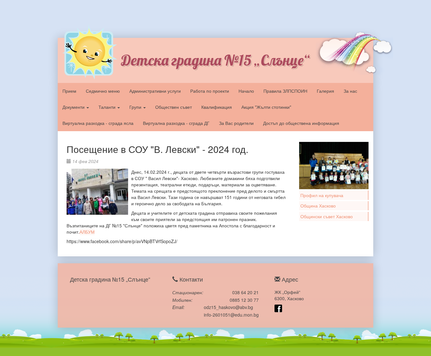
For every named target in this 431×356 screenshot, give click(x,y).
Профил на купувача (321, 195)
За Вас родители (236, 123)
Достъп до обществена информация (301, 123)
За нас (350, 91)
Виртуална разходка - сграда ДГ (176, 123)
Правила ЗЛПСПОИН (285, 91)
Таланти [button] (107, 107)
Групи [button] (136, 107)
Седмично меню (103, 91)
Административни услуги (155, 91)
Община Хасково (318, 205)
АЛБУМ (87, 232)
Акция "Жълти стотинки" (266, 107)
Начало (246, 91)
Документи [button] (74, 107)
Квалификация (216, 107)
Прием (69, 91)
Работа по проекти (209, 91)
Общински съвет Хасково (326, 216)
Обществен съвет (173, 107)
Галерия (325, 91)
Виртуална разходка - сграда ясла (97, 123)
